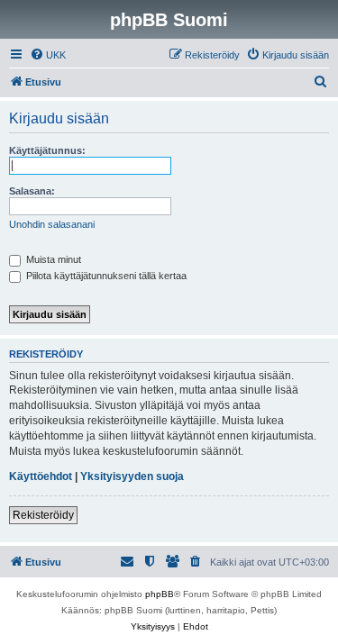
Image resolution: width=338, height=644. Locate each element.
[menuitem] (48, 55)
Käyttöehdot (40, 476)
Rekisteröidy (43, 515)
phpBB (159, 594)
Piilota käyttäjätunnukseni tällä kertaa (105, 275)
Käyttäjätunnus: (47, 150)
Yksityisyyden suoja (132, 476)
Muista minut (52, 259)
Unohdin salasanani (52, 224)
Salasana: (32, 191)
